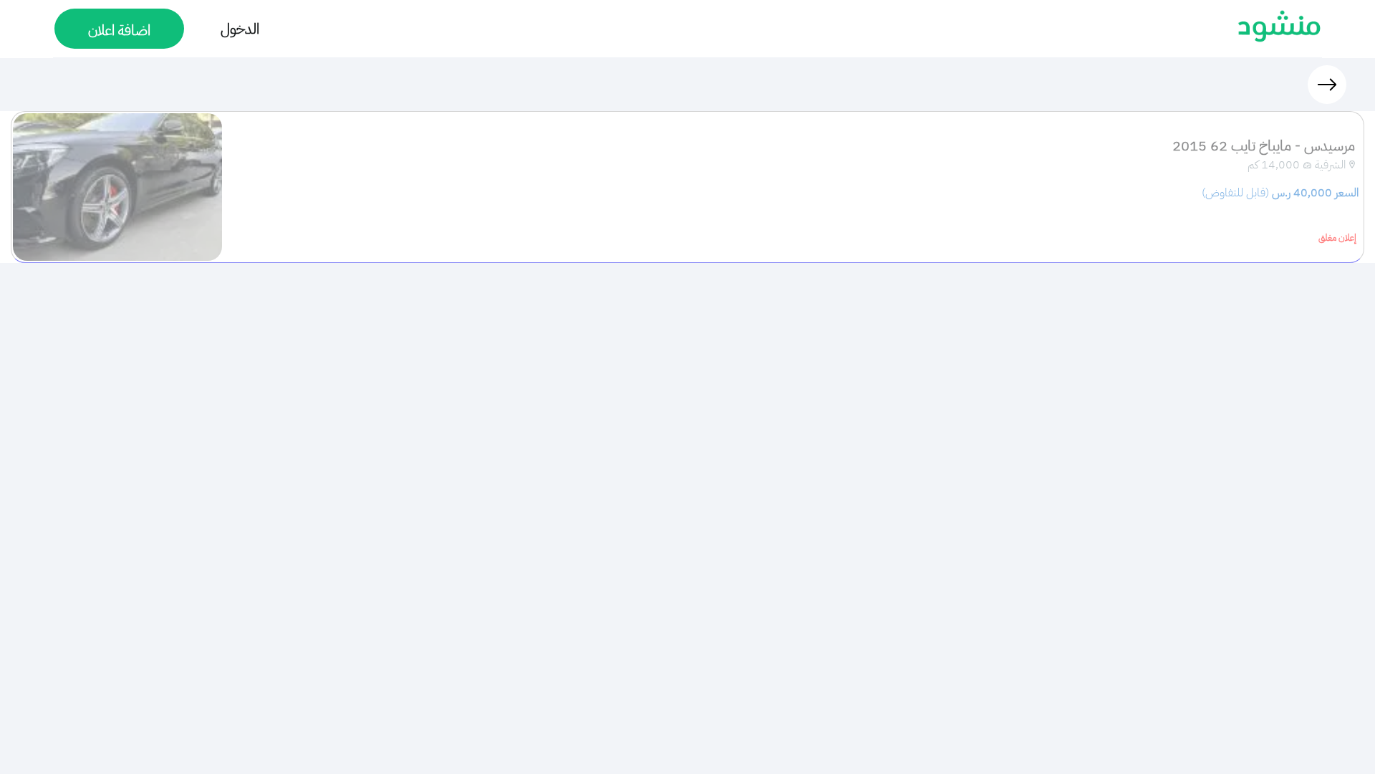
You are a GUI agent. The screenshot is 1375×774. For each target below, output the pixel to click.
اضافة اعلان (119, 30)
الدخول (240, 28)
